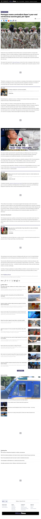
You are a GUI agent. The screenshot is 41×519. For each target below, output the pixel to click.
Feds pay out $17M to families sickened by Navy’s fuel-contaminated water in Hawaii (14, 363)
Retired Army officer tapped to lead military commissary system (13, 320)
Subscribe (13, 505)
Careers (31, 507)
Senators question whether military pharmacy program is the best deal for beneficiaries (13, 304)
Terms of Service (4, 507)
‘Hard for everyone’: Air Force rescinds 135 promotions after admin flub (13, 329)
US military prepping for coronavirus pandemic (17, 89)
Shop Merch (14, 509)
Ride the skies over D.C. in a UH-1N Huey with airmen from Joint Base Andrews (14, 399)
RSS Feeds (13, 508)
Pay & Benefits (21, 1)
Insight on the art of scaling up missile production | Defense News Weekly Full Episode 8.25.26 (21, 412)
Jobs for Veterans (33, 508)
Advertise (22, 505)
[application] (20, 387)
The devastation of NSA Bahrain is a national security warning (12, 460)
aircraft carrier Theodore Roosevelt (18, 167)
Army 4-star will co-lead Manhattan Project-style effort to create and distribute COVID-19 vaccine (23, 228)
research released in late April (15, 183)
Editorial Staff (23, 509)
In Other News (4, 284)
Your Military (4, 12)
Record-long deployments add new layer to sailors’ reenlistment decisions (15, 457)
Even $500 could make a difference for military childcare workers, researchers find (13, 287)
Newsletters (14, 507)
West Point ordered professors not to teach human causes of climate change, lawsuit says (18, 455)
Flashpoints (27, 1)
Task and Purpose (16, 62)
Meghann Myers (5, 18)
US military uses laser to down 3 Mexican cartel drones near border (13, 463)
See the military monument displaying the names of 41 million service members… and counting (21, 407)
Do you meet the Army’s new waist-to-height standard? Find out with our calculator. (14, 338)
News (18, 1)
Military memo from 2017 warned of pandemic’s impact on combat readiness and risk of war (23, 174)
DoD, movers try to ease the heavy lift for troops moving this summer (14, 354)
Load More (20, 370)
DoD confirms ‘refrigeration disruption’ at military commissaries (13, 452)
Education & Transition (33, 1)
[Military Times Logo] (12, 1)
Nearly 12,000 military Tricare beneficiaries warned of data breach (13, 311)
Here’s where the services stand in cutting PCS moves (11, 345)
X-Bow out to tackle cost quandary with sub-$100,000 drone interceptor (12, 295)
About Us (32, 505)
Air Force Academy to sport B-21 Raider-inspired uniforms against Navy (18, 402)
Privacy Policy (4, 505)
